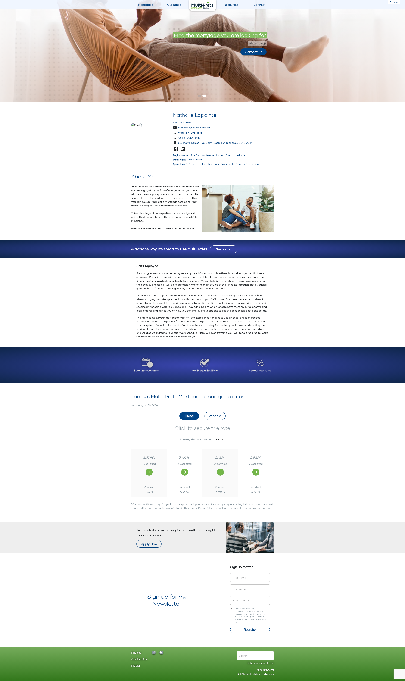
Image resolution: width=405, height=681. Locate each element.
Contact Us (253, 52)
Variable (215, 416)
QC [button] (218, 439)
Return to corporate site (261, 663)
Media (135, 665)
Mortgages (145, 4)
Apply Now (149, 544)
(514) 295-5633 (193, 132)
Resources (231, 4)
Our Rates (174, 4)
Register (250, 629)
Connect (259, 4)
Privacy (136, 652)
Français (394, 2)
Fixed (189, 416)
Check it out (224, 249)
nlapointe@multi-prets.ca (194, 127)
